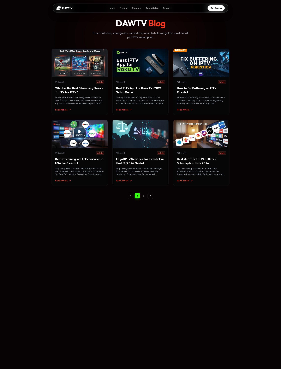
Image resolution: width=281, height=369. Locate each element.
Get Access (216, 8)
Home (112, 8)
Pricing (123, 8)
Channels (136, 8)
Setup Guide (152, 8)
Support (167, 8)
